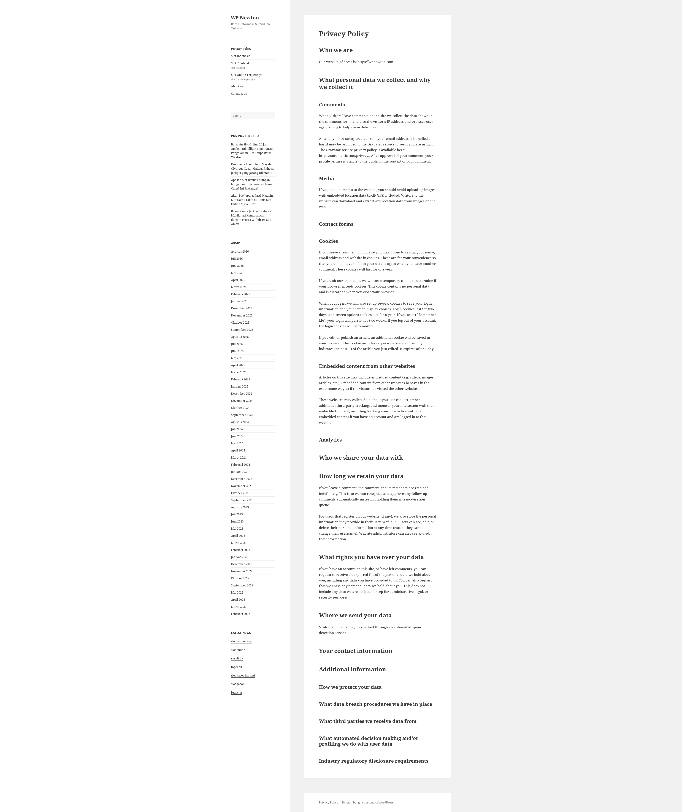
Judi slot (236, 692)
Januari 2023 (239, 557)
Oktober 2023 (240, 493)
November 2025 (242, 315)
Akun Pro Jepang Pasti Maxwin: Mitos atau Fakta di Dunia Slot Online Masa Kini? (252, 200)
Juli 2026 (237, 259)
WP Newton (245, 17)
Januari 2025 (239, 386)
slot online (238, 650)
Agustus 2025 (240, 337)
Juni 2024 (237, 436)
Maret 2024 (239, 457)
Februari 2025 (240, 379)
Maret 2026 (239, 287)
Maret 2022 (239, 607)
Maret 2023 (239, 543)
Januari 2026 (239, 301)
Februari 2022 (240, 614)
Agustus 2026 (240, 251)
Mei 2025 (237, 358)
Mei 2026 (237, 273)
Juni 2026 (237, 266)
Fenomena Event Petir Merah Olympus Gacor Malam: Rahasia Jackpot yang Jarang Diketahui (252, 168)
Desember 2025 (241, 308)
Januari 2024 (239, 472)
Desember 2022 (241, 564)
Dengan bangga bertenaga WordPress (367, 802)
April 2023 (238, 536)
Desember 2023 (241, 479)
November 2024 (242, 401)
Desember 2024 (241, 394)
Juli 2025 (237, 344)
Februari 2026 (240, 294)
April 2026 (238, 280)
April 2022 (238, 600)
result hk (237, 658)
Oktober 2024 (240, 408)
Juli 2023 (237, 514)
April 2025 (238, 365)
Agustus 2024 (240, 422)
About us (237, 86)
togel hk (236, 667)
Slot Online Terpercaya (246, 77)
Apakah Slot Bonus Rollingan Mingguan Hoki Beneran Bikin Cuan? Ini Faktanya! (251, 184)
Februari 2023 (240, 550)
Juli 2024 (237, 429)
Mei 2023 (237, 528)
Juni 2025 (237, 351)
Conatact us (239, 94)
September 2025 (242, 330)
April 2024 (238, 450)
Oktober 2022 (240, 578)
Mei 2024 (237, 443)
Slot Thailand (240, 65)
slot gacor (237, 684)
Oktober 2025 (240, 322)
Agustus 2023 (240, 507)
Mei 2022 (237, 592)
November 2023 (242, 486)
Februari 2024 (240, 465)
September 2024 (242, 415)
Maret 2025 (239, 372)
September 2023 (242, 500)
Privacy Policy (241, 49)
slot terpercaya (241, 641)
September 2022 (242, 585)
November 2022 (242, 571)
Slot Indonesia (240, 56)
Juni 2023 (237, 521)
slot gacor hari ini (243, 675)
